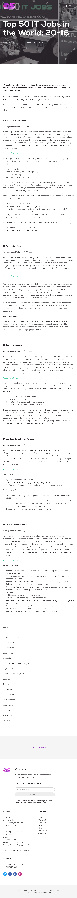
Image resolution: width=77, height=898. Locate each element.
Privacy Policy (43, 831)
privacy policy (41, 802)
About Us (42, 823)
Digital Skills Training (10, 817)
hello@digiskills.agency (14, 864)
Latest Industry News (39, 42)
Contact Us (42, 833)
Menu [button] (71, 6)
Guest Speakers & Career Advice (16, 851)
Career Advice (26, 42)
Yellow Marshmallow (45, 893)
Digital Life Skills (9, 820)
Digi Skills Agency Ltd (31, 890)
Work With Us (43, 820)
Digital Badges (8, 834)
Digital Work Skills (10, 825)
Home (40, 817)
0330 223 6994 (12, 867)
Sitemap (56, 890)
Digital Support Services (12, 832)
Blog (40, 828)
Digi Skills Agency (9, 6)
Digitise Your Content (11, 840)
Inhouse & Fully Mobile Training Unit (17, 842)
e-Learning (7, 837)
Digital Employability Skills (13, 823)
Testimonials (43, 825)
